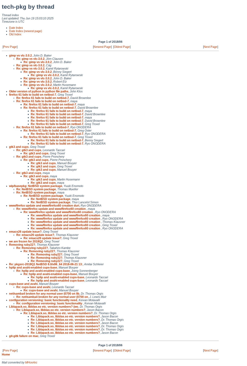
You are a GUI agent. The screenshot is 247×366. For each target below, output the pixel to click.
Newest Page (102, 46)
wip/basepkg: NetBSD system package (35, 186)
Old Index (15, 34)
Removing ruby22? (22, 244)
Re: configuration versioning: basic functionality (49, 303)
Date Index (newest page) (25, 31)
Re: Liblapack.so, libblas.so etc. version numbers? (50, 309)
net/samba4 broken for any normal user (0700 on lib (44, 293)
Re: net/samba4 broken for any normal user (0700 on (52, 296)
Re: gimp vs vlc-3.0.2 (30, 58)
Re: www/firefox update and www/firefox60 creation (51, 208)
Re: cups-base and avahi (33, 287)
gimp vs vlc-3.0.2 (20, 55)
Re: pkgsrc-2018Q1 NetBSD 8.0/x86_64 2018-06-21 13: (46, 264)
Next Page (210, 46)
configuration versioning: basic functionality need (43, 300)
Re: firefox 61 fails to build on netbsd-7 (42, 97)
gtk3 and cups (19, 146)
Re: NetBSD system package (36, 189)
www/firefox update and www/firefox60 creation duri (44, 205)
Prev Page (10, 46)
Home (6, 354)
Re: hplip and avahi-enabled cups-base (43, 270)
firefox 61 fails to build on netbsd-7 (32, 94)
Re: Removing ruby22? (32, 247)
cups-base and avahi (23, 283)
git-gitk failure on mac (24, 336)
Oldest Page (122, 46)
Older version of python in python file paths (38, 91)
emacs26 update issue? (25, 231)
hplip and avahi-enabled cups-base (33, 267)
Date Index (16, 27)
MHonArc (31, 362)
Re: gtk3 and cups (28, 150)
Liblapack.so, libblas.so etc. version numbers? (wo (43, 306)
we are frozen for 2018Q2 (26, 241)
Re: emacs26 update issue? (35, 234)
